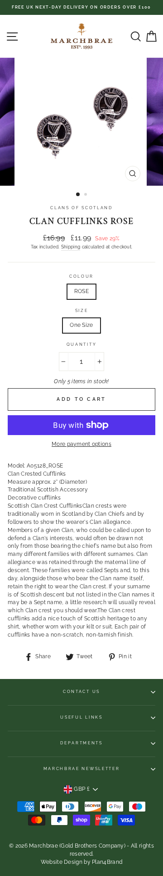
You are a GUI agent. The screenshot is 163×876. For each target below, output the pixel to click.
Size (81, 310)
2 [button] (86, 195)
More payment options (81, 444)
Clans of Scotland (81, 208)
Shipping (70, 246)
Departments (81, 743)
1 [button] (78, 195)
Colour (81, 276)
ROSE (81, 291)
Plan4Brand (107, 862)
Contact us (81, 691)
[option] (81, 7)
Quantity (81, 344)
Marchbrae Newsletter (81, 768)
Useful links (81, 717)
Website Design (61, 862)
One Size (81, 325)
